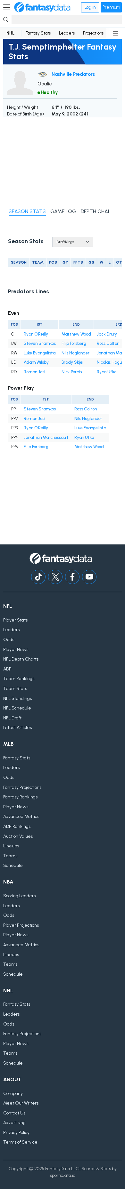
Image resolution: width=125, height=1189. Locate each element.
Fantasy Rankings (20, 797)
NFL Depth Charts (20, 659)
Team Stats (15, 688)
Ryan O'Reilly (36, 334)
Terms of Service (20, 1142)
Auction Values (18, 836)
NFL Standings (17, 698)
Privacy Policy (16, 1132)
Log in (90, 7)
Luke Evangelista (39, 353)
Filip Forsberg (74, 343)
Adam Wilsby (36, 362)
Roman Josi (34, 371)
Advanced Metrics (21, 816)
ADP (7, 669)
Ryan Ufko (106, 371)
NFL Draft (12, 718)
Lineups (11, 846)
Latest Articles (17, 727)
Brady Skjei (72, 362)
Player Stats (15, 620)
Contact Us (14, 1113)
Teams (10, 856)
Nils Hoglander (75, 353)
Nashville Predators (73, 74)
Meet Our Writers (20, 1103)
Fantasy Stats (38, 33)
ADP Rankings (16, 826)
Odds (8, 639)
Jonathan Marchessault (46, 437)
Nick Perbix (72, 371)
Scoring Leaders (19, 896)
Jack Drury (107, 334)
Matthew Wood (76, 334)
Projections (93, 33)
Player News (15, 649)
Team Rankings (18, 678)
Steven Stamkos (40, 343)
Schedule (13, 865)
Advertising (14, 1122)
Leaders (67, 33)
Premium (111, 7)
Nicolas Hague (110, 362)
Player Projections (21, 925)
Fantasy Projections (22, 787)
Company (13, 1093)
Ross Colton (108, 343)
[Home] (42, 7)
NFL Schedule (17, 708)
